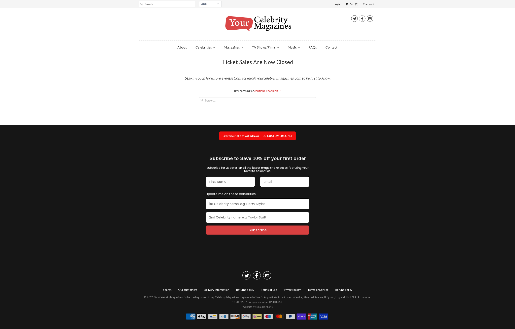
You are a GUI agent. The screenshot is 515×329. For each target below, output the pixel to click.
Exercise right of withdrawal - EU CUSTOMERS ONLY (257, 136)
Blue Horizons (264, 306)
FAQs (313, 47)
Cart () (353, 4)
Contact (331, 47)
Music (292, 47)
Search (167, 289)
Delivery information (216, 289)
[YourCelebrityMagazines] (257, 25)
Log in (337, 4)
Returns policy (245, 289)
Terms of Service (318, 289)
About (182, 47)
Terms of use (269, 289)
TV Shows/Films (264, 47)
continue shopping (266, 90)
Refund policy (343, 289)
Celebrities (204, 47)
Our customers (187, 289)
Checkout (368, 4)
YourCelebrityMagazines (168, 297)
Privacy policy (292, 289)
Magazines (232, 47)
